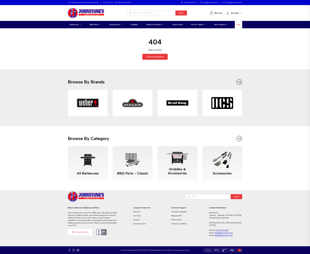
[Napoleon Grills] (133, 103)
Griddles (134, 25)
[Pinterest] (78, 250)
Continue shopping (155, 56)
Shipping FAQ (176, 216)
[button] (75, 24)
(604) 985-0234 (190, 2)
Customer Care (139, 224)
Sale (238, 25)
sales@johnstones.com (211, 2)
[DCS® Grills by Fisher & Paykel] (222, 103)
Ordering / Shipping (179, 212)
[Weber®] (88, 103)
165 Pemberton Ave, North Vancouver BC (85, 2)
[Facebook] (69, 250)
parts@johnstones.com (234, 2)
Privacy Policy (176, 220)
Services (136, 220)
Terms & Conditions (179, 224)
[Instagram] (73, 250)
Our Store (137, 216)
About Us (136, 212)
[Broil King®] (177, 103)
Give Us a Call (82, 232)
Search (181, 13)
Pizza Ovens (177, 25)
